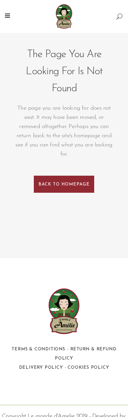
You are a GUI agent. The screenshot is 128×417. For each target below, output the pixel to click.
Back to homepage (64, 184)
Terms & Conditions (38, 349)
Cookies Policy (88, 367)
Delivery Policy (41, 367)
